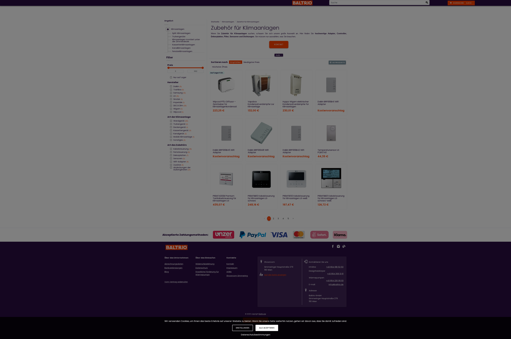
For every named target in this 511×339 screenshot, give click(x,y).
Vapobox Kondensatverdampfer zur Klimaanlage (261, 104)
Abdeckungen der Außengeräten (182, 167)
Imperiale (178, 102)
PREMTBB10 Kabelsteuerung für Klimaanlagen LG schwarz (261, 198)
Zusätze (178, 165)
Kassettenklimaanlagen (183, 45)
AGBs (229, 271)
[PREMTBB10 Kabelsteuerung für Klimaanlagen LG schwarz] (261, 179)
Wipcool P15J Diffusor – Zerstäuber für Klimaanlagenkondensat (225, 104)
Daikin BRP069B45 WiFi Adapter (223, 151)
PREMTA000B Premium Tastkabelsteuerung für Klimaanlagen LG (224, 198)
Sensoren (178, 158)
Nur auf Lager (179, 77)
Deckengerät (180, 127)
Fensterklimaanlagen (182, 51)
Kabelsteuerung (182, 149)
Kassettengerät (182, 130)
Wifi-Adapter (180, 162)
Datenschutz (201, 268)
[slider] (168, 68)
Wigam (177, 109)
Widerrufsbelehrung (204, 264)
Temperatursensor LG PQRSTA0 (328, 151)
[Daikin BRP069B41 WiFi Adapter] (331, 85)
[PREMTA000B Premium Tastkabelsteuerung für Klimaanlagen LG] (226, 179)
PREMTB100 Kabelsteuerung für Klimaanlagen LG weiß (296, 197)
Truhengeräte (178, 37)
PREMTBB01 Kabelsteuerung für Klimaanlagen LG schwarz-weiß (331, 198)
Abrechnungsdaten (173, 264)
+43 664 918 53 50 (334, 267)
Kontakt (230, 264)
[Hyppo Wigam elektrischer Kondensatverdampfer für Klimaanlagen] (296, 85)
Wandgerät (180, 121)
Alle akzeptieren (266, 328)
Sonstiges (179, 140)
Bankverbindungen (173, 268)
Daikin (177, 86)
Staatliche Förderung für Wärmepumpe (207, 273)
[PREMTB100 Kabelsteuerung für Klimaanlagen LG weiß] (296, 179)
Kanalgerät (179, 134)
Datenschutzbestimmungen (255, 334)
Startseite (215, 22)
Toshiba (178, 90)
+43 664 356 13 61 (335, 273)
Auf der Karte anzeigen (275, 274)
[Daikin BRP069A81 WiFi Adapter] (261, 133)
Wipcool (178, 112)
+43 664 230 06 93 (334, 280)
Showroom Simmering (237, 275)
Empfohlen (235, 62)
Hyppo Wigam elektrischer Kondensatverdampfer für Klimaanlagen (296, 104)
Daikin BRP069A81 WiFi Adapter (258, 151)
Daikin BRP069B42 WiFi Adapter (293, 151)
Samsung (179, 93)
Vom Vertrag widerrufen (176, 282)
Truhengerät (180, 124)
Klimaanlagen (177, 29)
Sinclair (177, 99)
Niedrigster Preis (251, 62)
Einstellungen (242, 328)
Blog (166, 271)
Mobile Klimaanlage (183, 137)
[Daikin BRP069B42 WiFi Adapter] (296, 133)
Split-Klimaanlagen (181, 33)
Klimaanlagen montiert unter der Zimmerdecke (186, 41)
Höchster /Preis (219, 66)
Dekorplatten (180, 155)
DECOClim (179, 105)
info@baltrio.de (336, 284)
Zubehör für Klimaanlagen (248, 22)
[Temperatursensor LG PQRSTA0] (331, 133)
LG (175, 96)
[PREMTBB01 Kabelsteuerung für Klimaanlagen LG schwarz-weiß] (331, 179)
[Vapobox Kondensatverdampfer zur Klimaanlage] (261, 85)
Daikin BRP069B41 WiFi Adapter (328, 102)
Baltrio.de (262, 314)
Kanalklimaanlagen (181, 48)
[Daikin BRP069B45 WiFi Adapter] (226, 133)
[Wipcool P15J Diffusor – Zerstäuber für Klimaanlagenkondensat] (226, 85)
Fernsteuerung (181, 152)
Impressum (231, 268)
